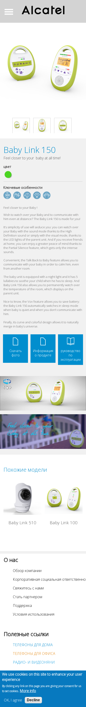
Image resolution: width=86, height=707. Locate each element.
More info (28, 690)
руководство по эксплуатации (71, 355)
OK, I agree (13, 700)
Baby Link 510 (22, 522)
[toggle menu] (10, 11)
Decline (33, 700)
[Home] (43, 10)
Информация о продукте (43, 353)
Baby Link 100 (64, 522)
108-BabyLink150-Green (8, 174)
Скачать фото (15, 353)
